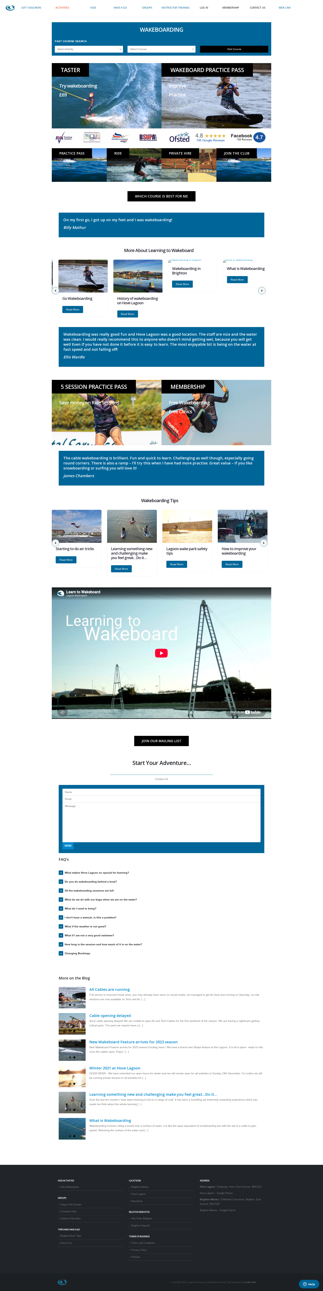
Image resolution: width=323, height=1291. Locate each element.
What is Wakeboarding (239, 268)
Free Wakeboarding (189, 402)
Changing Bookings (77, 953)
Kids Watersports (69, 1187)
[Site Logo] (10, 8)
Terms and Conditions (143, 1243)
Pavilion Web (250, 1282)
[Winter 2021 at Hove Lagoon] (72, 1076)
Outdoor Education (70, 1218)
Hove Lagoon (138, 1194)
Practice (177, 94)
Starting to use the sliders (237, 551)
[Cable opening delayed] (72, 1024)
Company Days (68, 1211)
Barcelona (136, 1201)
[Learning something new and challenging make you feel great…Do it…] (72, 1102)
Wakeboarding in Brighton (179, 271)
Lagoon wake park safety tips (131, 551)
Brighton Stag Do (140, 1225)
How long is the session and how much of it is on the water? (103, 944)
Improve (177, 86)
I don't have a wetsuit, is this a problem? (90, 917)
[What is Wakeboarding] (72, 1129)
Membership (187, 387)
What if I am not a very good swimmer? (89, 935)
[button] (55, 290)
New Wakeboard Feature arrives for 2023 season (133, 1041)
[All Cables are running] (72, 998)
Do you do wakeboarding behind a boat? (91, 881)
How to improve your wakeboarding (183, 551)
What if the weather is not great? (85, 926)
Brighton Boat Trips (70, 1236)
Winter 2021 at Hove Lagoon (114, 1068)
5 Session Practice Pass (94, 387)
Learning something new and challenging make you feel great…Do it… (76, 553)
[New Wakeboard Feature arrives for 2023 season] (72, 1050)
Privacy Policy (139, 1250)
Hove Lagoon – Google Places (216, 1193)
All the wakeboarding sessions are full (89, 890)
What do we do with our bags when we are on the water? (101, 899)
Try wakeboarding (78, 86)
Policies (135, 1257)
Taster (70, 70)
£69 (63, 94)
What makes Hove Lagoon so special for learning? (97, 872)
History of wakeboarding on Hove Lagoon (131, 300)
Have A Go (66, 1243)
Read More (66, 309)
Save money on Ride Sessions (89, 402)
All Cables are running (109, 989)
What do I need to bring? (80, 908)
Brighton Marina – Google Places (218, 1210)
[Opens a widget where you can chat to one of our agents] (309, 1284)
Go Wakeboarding (71, 298)
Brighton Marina (139, 1187)
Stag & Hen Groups (70, 1204)
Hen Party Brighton (141, 1218)
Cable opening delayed (110, 1015)
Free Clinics (180, 411)
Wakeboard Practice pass (207, 70)
